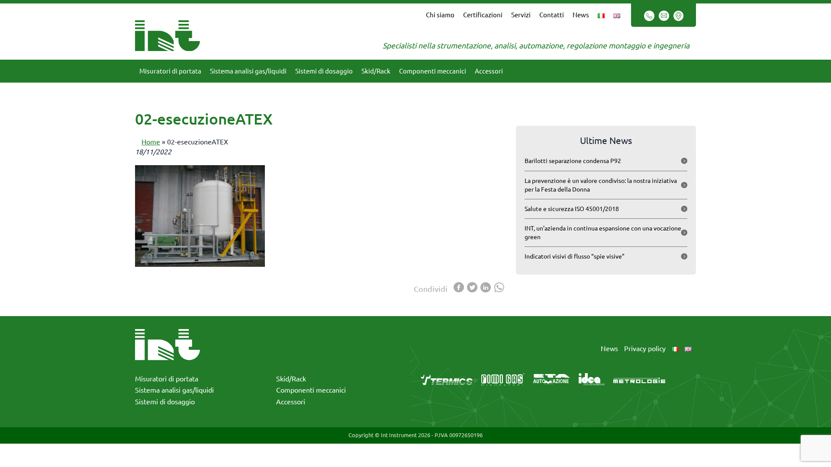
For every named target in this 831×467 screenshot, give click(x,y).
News (581, 15)
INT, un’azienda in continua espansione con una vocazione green (603, 232)
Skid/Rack (375, 71)
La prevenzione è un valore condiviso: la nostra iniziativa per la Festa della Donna (601, 185)
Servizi (521, 15)
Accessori (489, 71)
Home (151, 142)
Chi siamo (440, 15)
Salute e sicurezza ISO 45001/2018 (572, 208)
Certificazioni (482, 15)
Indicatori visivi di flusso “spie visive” (575, 256)
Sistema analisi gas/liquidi (248, 71)
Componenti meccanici (432, 71)
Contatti (551, 15)
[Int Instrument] (167, 34)
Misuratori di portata (170, 71)
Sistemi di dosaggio (324, 71)
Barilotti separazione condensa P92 (573, 160)
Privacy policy (645, 348)
